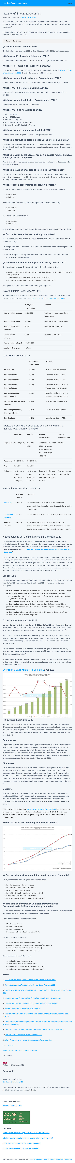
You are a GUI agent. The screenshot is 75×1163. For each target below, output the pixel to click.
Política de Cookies (49, 1159)
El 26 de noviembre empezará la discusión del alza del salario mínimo (30, 980)
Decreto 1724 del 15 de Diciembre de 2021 (48, 298)
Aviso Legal (59, 1159)
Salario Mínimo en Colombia (15, 3)
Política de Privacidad (35, 1159)
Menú (70, 3)
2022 (4, 1062)
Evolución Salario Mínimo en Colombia (23, 670)
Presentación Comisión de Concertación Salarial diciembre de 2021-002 (31, 1003)
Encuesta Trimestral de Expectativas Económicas (23, 1008)
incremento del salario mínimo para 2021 (41, 809)
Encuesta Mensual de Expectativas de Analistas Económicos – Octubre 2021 (33, 998)
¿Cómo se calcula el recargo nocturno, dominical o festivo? (26, 1133)
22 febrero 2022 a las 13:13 (13, 1082)
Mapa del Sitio (68, 1159)
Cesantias (7, 503)
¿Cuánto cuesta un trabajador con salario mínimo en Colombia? (28, 1138)
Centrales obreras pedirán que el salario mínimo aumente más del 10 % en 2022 (34, 1029)
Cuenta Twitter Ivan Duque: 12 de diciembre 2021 (23, 1035)
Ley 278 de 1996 (9, 1045)
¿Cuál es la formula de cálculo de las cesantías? (22, 1143)
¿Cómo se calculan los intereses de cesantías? (21, 1148)
